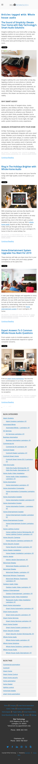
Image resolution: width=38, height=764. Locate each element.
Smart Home (7, 671)
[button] (2, 4)
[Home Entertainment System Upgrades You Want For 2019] (19, 280)
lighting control (8, 687)
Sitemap (33, 715)
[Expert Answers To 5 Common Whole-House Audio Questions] (19, 362)
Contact (26, 715)
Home (6, 705)
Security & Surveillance (24, 709)
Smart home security (10, 678)
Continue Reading (7, 158)
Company (13, 705)
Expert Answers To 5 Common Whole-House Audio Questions (17, 331)
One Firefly (27, 752)
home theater (8, 684)
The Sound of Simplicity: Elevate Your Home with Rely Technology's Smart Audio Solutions (19, 25)
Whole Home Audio (29, 154)
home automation (9, 681)
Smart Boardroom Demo (9, 715)
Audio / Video (10, 709)
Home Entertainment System (17, 317)
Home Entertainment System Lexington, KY (18, 315)
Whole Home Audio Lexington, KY (18, 153)
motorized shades (9, 691)
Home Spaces (6, 712)
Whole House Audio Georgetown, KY (18, 396)
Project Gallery (17, 712)
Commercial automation (11, 664)
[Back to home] (19, 4)
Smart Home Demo (30, 712)
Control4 (6, 668)
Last (10, 406)
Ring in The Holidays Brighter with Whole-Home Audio (18, 168)
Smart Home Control (10, 674)
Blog (20, 715)
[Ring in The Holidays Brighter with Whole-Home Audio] (19, 196)
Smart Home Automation (26, 705)
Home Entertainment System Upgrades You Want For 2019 (16, 251)
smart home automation (11, 694)
